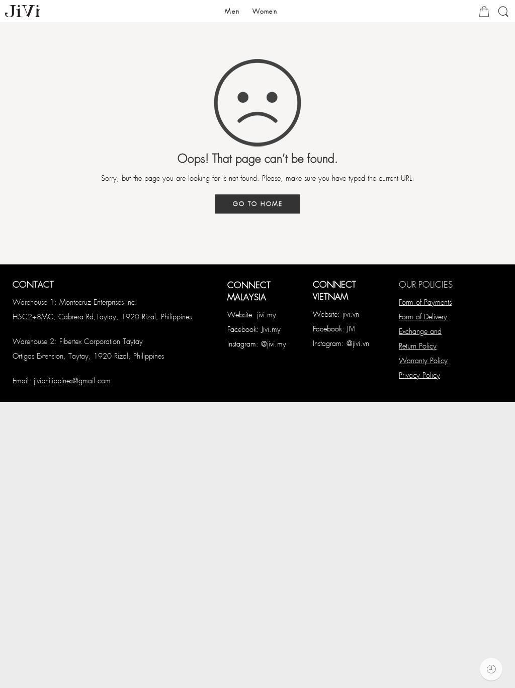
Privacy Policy (419, 375)
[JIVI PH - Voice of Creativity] (22, 11)
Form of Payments (425, 302)
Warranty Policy (423, 360)
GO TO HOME (258, 203)
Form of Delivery (423, 316)
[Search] (503, 15)
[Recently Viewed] (491, 669)
